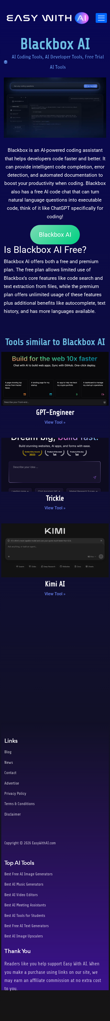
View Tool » (55, 422)
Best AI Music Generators (23, 884)
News (8, 762)
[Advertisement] (55, 662)
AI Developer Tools (63, 57)
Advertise (11, 783)
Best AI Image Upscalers (23, 936)
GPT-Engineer (55, 412)
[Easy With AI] (48, 16)
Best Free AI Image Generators (28, 874)
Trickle (55, 498)
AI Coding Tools (27, 57)
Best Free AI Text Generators (26, 926)
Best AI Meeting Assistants (25, 905)
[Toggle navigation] (101, 18)
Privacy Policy (15, 793)
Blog (8, 752)
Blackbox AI (55, 234)
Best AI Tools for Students (24, 915)
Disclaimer (12, 814)
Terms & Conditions (19, 803)
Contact (10, 772)
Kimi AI (55, 584)
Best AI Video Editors (21, 895)
